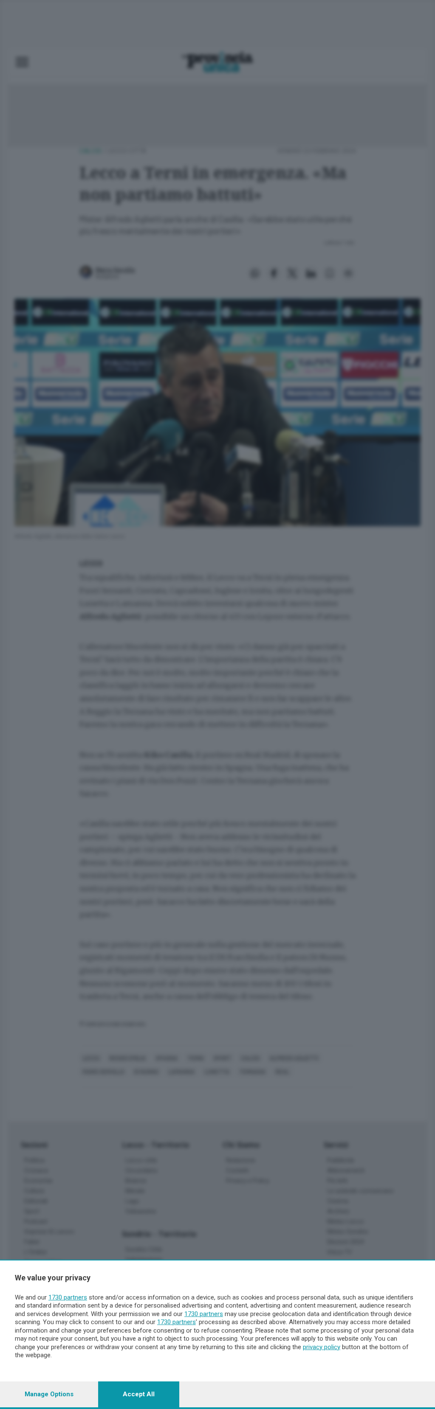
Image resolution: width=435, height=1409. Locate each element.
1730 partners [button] (67, 1297)
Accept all (139, 1394)
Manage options (49, 1394)
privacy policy (321, 1347)
